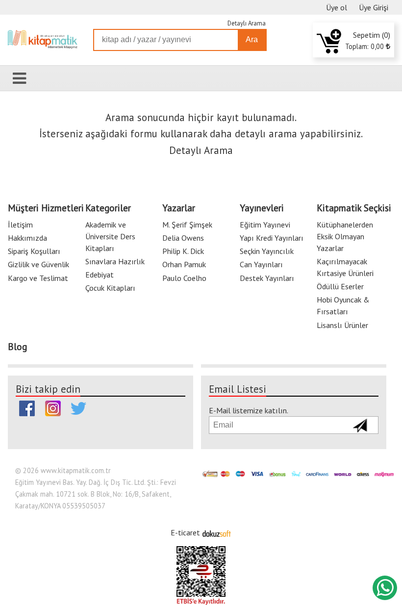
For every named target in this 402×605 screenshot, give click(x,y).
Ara (252, 39)
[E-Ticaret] (216, 532)
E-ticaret (185, 532)
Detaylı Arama (246, 23)
